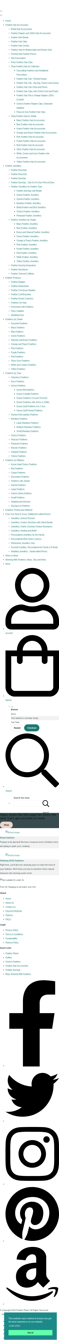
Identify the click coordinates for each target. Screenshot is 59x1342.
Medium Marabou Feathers (28, 427)
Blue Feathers (17, 331)
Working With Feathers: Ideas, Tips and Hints (25, 559)
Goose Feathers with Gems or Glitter (33, 402)
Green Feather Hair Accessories (30, 128)
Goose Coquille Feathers (27, 394)
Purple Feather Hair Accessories (31, 141)
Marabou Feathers (19, 418)
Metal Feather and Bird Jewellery (31, 207)
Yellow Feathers (18, 369)
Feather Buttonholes (20, 286)
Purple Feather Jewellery (27, 248)
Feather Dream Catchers (22, 298)
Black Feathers (18, 327)
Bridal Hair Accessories (21, 29)
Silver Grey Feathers (20, 360)
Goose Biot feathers (25, 389)
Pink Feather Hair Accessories (30, 137)
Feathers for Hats (19, 302)
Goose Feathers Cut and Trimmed (31, 398)
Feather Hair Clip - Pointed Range (31, 79)
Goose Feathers (18, 385)
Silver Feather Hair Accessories (30, 149)
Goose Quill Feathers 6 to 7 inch (30, 406)
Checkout (31, 728)
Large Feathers (18, 489)
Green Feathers (18, 336)
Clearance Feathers (20, 377)
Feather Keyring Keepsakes (23, 265)
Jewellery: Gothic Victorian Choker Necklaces (31, 526)
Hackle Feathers (18, 485)
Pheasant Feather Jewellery (28, 215)
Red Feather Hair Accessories (29, 145)
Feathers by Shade (14, 319)
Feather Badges (18, 282)
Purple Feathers (18, 352)
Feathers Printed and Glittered (18, 510)
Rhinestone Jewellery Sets (23, 543)
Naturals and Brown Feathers (24, 340)
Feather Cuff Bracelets (21, 294)
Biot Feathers (17, 468)
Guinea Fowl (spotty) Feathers (24, 414)
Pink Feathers (17, 348)
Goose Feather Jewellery (27, 195)
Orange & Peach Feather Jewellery (32, 240)
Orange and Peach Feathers (23, 344)
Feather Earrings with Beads (29, 190)
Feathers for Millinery (14, 460)
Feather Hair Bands (19, 37)
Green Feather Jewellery (27, 236)
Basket (17, 728)
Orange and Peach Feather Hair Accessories (36, 132)
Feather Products (13, 277)
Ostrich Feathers (18, 435)
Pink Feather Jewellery (26, 244)
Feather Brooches (19, 174)
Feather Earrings (18, 178)
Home (8, 20)
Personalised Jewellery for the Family (27, 535)
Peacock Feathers (19, 439)
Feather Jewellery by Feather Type (26, 186)
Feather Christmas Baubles (23, 290)
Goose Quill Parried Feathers (29, 410)
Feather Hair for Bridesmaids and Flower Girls (31, 50)
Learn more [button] (14, 1325)
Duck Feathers (17, 381)
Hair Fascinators (18, 58)
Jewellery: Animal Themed (23, 518)
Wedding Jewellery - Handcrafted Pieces (29, 551)
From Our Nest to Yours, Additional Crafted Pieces (27, 514)
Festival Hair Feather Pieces (23, 54)
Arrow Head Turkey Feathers (24, 464)
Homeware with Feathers (22, 307)
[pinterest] (32, 1241)
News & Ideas (11, 555)
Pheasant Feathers (19, 443)
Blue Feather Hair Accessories (30, 124)
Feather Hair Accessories (16, 25)
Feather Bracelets (19, 170)
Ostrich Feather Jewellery (28, 211)
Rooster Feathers (19, 447)
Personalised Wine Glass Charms (26, 539)
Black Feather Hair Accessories (30, 120)
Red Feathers (17, 356)
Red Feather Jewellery (26, 253)
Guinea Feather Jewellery (27, 199)
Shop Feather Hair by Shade (23, 116)
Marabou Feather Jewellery (28, 203)
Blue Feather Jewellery (26, 228)
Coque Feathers (18, 472)
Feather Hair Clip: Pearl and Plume (31, 87)
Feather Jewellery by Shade (23, 219)
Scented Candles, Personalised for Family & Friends (34, 547)
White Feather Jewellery (27, 257)
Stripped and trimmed (20, 501)
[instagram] (32, 1184)
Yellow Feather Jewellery (27, 261)
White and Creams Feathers (23, 365)
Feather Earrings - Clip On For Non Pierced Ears (32, 182)
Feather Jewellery (13, 166)
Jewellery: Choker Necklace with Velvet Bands (32, 522)
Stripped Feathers (19, 452)
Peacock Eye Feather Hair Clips (30, 112)
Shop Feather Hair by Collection (25, 66)
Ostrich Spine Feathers (21, 493)
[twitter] (32, 1121)
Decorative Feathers (20, 476)
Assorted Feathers (19, 323)
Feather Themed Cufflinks (22, 273)
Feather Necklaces (19, 269)
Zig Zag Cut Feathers (20, 505)
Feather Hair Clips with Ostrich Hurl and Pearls (37, 91)
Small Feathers (18, 497)
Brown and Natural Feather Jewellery (33, 232)
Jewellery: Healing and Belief (24, 530)
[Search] (46, 803)
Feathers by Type (13, 373)
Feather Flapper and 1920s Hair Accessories (31, 33)
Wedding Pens (17, 315)
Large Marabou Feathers (27, 423)
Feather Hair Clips (19, 41)
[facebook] (32, 1066)
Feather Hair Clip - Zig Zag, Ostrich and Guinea (37, 83)
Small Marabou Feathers (27, 431)
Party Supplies (17, 311)
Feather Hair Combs (20, 45)
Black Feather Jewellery (27, 224)
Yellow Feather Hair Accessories (31, 161)
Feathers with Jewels (20, 481)
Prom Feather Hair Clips (22, 62)
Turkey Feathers (18, 456)
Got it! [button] (30, 1332)
